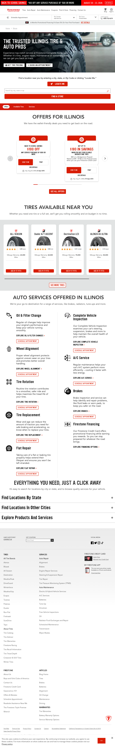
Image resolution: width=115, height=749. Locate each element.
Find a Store (108, 90)
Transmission (44, 629)
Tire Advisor (8, 637)
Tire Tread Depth (10, 654)
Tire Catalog (8, 633)
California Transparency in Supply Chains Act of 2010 (85, 728)
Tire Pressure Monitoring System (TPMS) (55, 583)
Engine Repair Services (48, 571)
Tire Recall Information (12, 650)
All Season (8, 571)
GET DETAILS (85, 22)
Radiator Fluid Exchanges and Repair (53, 621)
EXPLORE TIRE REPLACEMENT (28, 435)
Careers (46, 728)
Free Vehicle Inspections (49, 612)
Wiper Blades (44, 633)
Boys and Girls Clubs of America (16, 679)
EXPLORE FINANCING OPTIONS (85, 446)
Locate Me (60, 83)
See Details (33, 167)
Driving (42, 703)
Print (41, 162)
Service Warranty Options (49, 720)
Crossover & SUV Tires (12, 658)
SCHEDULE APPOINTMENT (27, 341)
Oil (40, 616)
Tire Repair (43, 579)
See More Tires (57, 285)
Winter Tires (8, 662)
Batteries (42, 600)
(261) (24, 249)
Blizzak (6, 567)
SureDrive (7, 621)
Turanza (7, 600)
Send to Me (25, 162)
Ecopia (6, 596)
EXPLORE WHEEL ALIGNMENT (28, 368)
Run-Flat (7, 612)
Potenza (7, 604)
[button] (24, 10)
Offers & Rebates (10, 695)
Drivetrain (43, 608)
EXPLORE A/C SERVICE (82, 377)
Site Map (6, 728)
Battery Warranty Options (49, 716)
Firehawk (7, 616)
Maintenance (44, 699)
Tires (41, 679)
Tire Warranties (9, 641)
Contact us (8, 539)
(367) (107, 249)
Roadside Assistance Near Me (15, 703)
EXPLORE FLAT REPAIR (25, 468)
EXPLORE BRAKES (80, 411)
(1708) (80, 249)
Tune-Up (42, 604)
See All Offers (57, 191)
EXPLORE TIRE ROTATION (26, 401)
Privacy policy (7, 744)
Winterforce (8, 587)
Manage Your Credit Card (100, 559)
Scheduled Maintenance (49, 625)
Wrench (7, 712)
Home (8, 28)
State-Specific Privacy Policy (12, 731)
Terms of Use (16, 728)
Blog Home (43, 674)
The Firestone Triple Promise (15, 708)
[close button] (112, 738)
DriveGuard (8, 583)
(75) (52, 249)
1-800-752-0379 (108, 18)
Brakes (41, 567)
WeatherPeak (9, 579)
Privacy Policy (27, 728)
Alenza (6, 563)
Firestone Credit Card (12, 687)
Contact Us (8, 683)
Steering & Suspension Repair (51, 575)
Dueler (6, 608)
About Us (7, 674)
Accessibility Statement (59, 728)
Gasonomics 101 (10, 691)
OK (101, 740)
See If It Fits (16, 271)
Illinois (15, 28)
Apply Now (96, 557)
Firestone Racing (10, 645)
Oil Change (43, 695)
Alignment (43, 563)
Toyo (5, 625)
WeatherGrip (9, 592)
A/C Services (44, 596)
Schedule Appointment (13, 699)
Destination (8, 575)
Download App (95, 573)
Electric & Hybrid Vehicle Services (52, 592)
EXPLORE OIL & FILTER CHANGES (29, 335)
